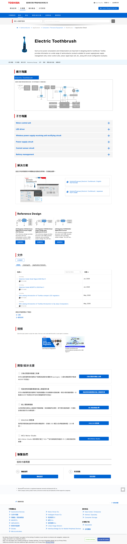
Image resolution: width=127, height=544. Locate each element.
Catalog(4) (26, 265)
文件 (40, 62)
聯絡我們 (40, 476)
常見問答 (92, 476)
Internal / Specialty (91, 515)
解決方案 (23, 62)
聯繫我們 (58, 62)
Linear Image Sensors (55, 526)
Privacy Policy (50, 542)
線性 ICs (50, 520)
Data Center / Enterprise (93, 512)
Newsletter (88, 525)
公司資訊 (88, 529)
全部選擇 (20, 260)
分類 (19, 315)
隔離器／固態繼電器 (17, 517)
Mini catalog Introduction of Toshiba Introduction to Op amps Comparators (43, 304)
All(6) (18, 265)
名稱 (18, 272)
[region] (63, 539)
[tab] (26, 77)
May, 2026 (87, 295)
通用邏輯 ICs (52, 523)
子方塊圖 (17, 62)
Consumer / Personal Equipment (53, 27)
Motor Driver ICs (53, 512)
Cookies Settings (90, 539)
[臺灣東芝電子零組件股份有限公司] (37, 3)
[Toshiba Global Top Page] (17, 3)
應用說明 (20, 317)
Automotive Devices (17, 512)
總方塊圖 (11, 62)
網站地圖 (115, 502)
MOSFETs (14, 520)
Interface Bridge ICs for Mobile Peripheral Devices (64, 529)
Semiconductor (25, 27)
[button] (102, 3)
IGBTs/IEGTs (15, 523)
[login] (123, 489)
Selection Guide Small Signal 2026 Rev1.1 (32, 279)
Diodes (13, 529)
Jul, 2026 (87, 279)
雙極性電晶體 (15, 526)
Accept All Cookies (103, 539)
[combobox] (77, 21)
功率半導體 (14, 515)
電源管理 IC (51, 517)
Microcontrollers (16, 531)
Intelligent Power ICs (55, 515)
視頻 (44, 62)
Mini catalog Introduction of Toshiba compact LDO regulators (39, 295)
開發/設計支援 (50, 62)
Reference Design (32, 62)
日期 (85, 272)
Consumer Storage (91, 517)
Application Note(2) (39, 265)
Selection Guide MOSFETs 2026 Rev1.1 (31, 287)
